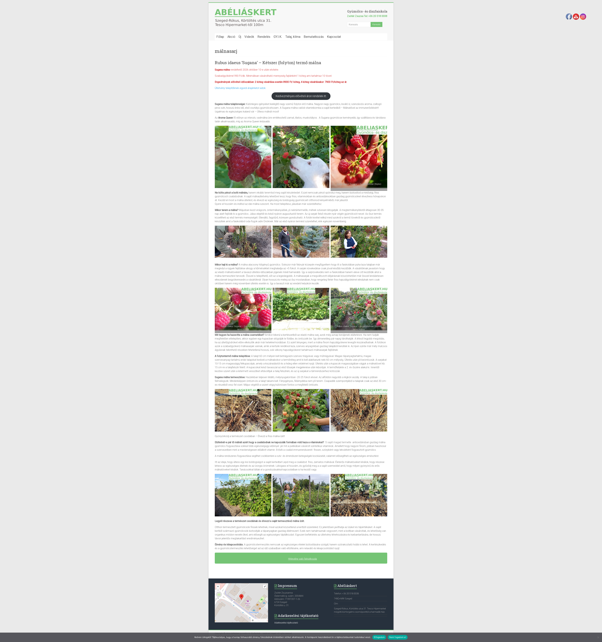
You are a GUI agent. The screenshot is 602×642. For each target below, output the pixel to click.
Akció (231, 37)
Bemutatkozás (314, 37)
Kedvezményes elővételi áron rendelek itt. (301, 96)
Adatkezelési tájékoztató (286, 622)
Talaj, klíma (292, 37)
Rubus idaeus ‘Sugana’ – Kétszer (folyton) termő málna (268, 62)
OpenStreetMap (260, 620)
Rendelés (263, 37)
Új (240, 37)
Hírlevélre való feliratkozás (302, 558)
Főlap (220, 37)
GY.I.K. (278, 37)
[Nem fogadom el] (598, 637)
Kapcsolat (334, 37)
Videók (249, 37)
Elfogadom (379, 637)
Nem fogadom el (397, 637)
